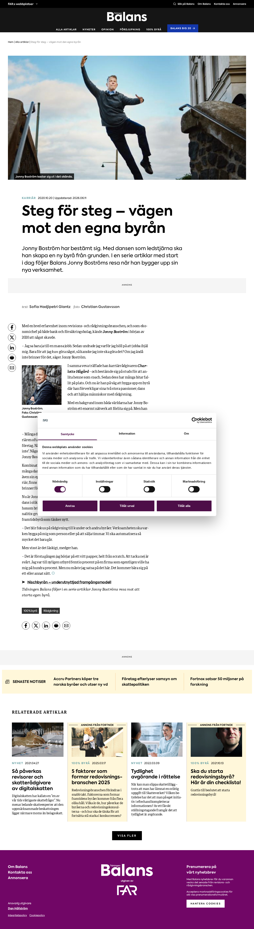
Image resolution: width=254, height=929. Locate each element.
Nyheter (89, 29)
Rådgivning (50, 611)
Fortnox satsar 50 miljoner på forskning (217, 681)
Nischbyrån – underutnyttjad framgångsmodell (69, 582)
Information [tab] (127, 433)
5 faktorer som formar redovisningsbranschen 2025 (97, 777)
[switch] (104, 489)
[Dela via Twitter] (12, 337)
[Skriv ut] (12, 358)
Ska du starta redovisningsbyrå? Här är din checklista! (216, 777)
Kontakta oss (222, 4)
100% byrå (153, 29)
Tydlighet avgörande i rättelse (155, 774)
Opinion (107, 29)
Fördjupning (130, 29)
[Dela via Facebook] (12, 327)
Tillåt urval (127, 506)
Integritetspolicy (17, 915)
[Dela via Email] (12, 368)
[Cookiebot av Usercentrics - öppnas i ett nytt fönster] (194, 420)
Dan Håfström (18, 908)
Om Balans (204, 4)
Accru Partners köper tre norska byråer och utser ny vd (81, 681)
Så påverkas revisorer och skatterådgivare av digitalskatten (32, 779)
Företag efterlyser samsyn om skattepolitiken (149, 681)
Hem (10, 42)
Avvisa (70, 506)
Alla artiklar (66, 29)
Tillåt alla (184, 506)
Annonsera (239, 4)
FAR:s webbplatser (21, 4)
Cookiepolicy (37, 915)
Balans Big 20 (180, 28)
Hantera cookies (205, 903)
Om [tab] (186, 433)
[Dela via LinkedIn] (12, 348)
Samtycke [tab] (67, 434)
